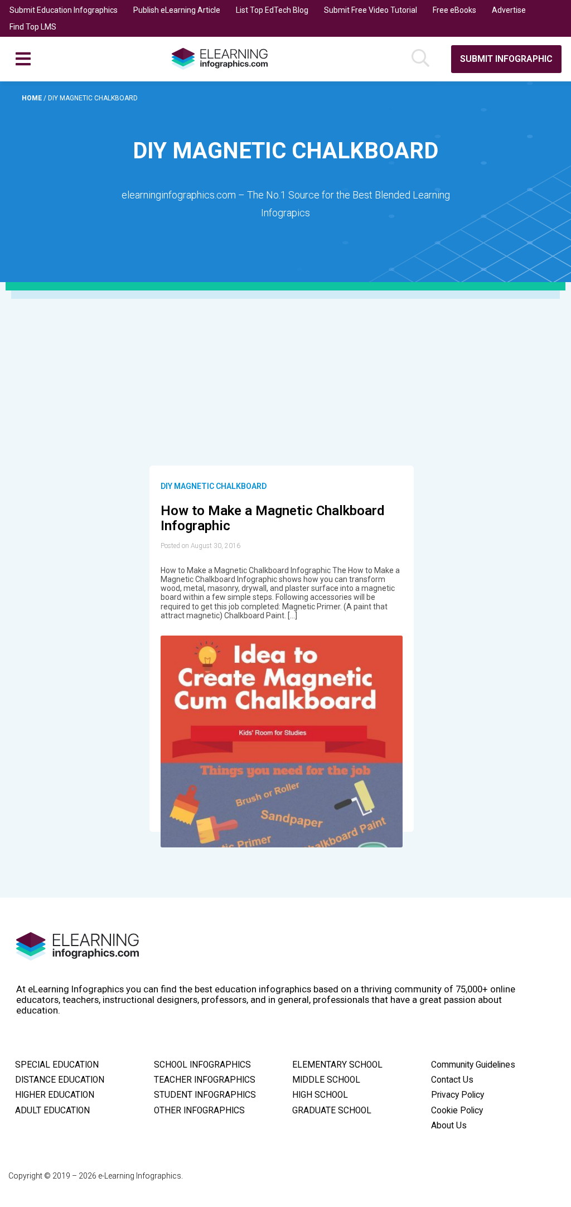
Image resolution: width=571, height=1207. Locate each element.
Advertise (509, 10)
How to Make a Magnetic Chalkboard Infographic (272, 518)
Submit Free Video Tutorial (370, 10)
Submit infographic (506, 59)
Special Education (57, 1065)
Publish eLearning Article (176, 10)
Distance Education (59, 1080)
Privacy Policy (457, 1095)
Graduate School (331, 1111)
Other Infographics (199, 1111)
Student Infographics (205, 1095)
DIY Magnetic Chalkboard (214, 486)
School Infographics (202, 1065)
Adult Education (52, 1111)
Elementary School (337, 1065)
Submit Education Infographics (63, 10)
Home (32, 98)
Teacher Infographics (204, 1080)
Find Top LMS (32, 26)
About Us (449, 1126)
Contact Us (452, 1080)
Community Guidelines (473, 1065)
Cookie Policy (457, 1111)
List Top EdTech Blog (272, 10)
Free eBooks (454, 10)
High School (320, 1095)
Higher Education (54, 1095)
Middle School (326, 1080)
